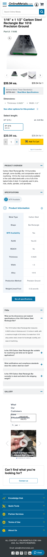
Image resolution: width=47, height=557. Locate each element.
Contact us (23, 480)
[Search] (41, 11)
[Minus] (6, 142)
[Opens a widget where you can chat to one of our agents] (38, 553)
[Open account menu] (36, 4)
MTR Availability (13, 233)
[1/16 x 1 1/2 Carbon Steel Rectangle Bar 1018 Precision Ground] (14, 75)
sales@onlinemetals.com (24, 548)
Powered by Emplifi (24, 458)
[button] (42, 5)
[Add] (17, 142)
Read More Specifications (28, 92)
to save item (36, 149)
